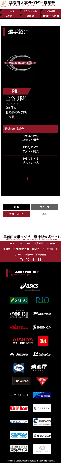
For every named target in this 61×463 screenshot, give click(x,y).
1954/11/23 (30, 147)
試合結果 (50, 11)
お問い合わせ (49, 16)
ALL (44, 214)
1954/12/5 (30, 136)
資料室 (30, 16)
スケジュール (30, 11)
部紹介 (35, 248)
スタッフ (44, 207)
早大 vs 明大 (30, 140)
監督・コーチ (16, 213)
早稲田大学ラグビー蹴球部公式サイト (32, 237)
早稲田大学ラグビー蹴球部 (32, 3)
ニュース (10, 11)
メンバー (10, 16)
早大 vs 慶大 (30, 151)
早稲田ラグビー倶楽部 (36, 254)
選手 (16, 207)
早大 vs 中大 (30, 162)
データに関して (50, 248)
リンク (18, 254)
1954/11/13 (30, 158)
